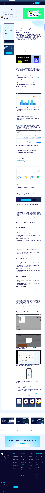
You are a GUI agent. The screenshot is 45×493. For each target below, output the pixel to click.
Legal (37, 477)
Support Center (38, 470)
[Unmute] (38, 106)
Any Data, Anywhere (15, 462)
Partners (37, 471)
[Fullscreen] (40, 106)
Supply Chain (22, 472)
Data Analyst (22, 459)
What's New (14, 468)
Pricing (14, 469)
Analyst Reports (31, 459)
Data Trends (30, 456)
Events (29, 474)
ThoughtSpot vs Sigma (39, 456)
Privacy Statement (19, 491)
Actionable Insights (16, 465)
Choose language (31, 3)
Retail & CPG (22, 467)
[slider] (28, 106)
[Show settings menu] (39, 106)
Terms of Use (13, 491)
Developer (30, 472)
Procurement (22, 475)
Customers (37, 468)
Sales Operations (23, 462)
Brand (29, 475)
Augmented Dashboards (16, 456)
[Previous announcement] (44, 0)
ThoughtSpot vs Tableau (39, 462)
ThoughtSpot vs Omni (39, 459)
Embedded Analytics (15, 459)
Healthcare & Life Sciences (23, 469)
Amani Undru (6, 16)
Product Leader (23, 456)
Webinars (30, 468)
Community (30, 471)
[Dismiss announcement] (34, 0)
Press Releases (38, 467)
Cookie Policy (24, 491)
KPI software (31, 384)
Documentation (30, 469)
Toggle (33, 3)
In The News (37, 474)
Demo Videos (30, 465)
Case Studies (30, 462)
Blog (37, 473)
